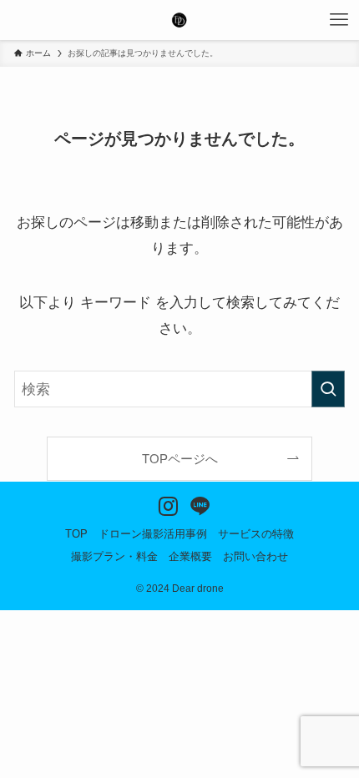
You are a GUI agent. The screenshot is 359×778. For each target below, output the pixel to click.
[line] (196, 502)
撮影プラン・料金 (114, 556)
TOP (76, 534)
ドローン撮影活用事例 (153, 534)
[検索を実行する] (328, 389)
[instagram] (163, 502)
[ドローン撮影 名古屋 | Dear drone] (179, 20)
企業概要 (190, 556)
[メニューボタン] (339, 20)
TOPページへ (180, 459)
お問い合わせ (255, 556)
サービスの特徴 (256, 534)
